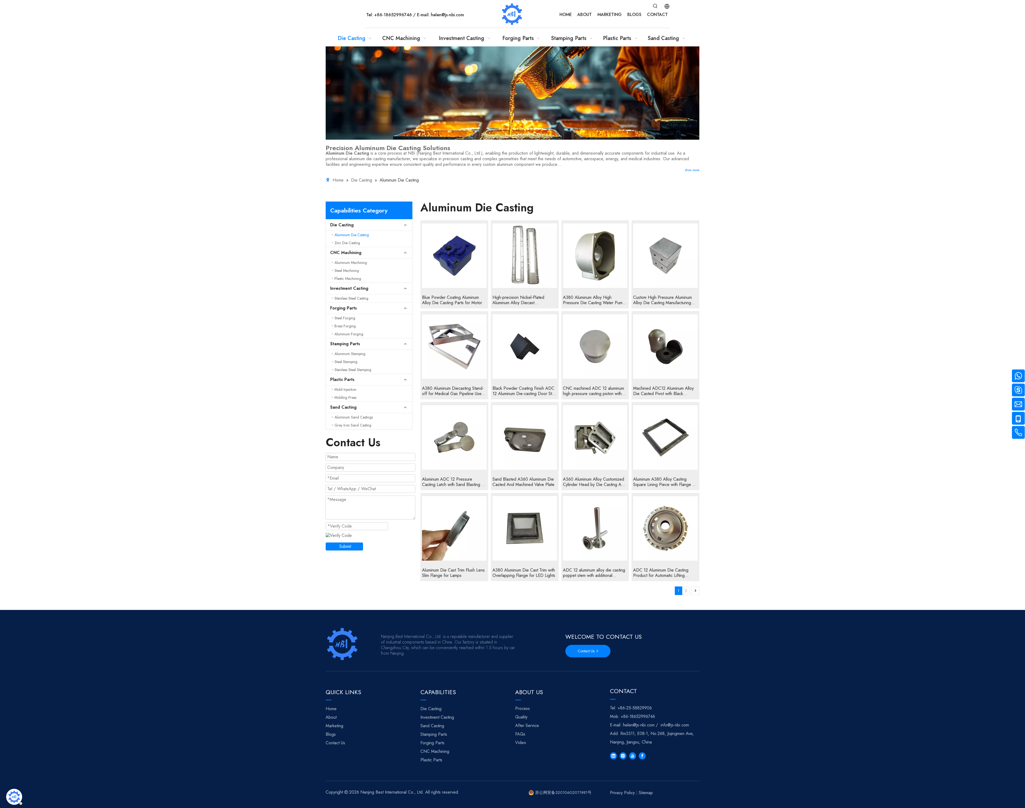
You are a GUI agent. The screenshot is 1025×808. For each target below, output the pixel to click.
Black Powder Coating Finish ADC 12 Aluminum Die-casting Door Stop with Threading (524, 391)
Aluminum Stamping (349, 353)
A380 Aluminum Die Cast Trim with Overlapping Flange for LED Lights (523, 573)
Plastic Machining (347, 278)
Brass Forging (345, 326)
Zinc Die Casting (347, 243)
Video (520, 742)
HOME (565, 14)
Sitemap (646, 793)
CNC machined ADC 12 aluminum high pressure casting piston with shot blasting (593, 391)
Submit (345, 546)
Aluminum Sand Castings (353, 417)
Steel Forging (344, 318)
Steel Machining (346, 270)
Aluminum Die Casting (351, 235)
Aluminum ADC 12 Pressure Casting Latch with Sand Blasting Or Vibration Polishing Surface (454, 482)
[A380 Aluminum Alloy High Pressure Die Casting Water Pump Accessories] (595, 256)
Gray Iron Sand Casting (352, 425)
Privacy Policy (622, 793)
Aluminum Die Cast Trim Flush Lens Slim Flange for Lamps (453, 573)
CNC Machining (345, 253)
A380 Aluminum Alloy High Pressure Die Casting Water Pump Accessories (594, 300)
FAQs (520, 734)
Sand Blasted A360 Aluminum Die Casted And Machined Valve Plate (523, 482)
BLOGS (634, 14)
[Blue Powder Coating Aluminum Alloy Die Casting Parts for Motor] (454, 256)
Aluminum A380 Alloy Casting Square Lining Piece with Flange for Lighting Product (665, 482)
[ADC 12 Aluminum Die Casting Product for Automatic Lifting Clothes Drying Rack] (665, 528)
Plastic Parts (342, 379)
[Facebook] (642, 755)
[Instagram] (623, 755)
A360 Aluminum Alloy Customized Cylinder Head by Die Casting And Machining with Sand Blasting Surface (594, 482)
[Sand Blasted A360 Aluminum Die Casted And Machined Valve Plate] (524, 437)
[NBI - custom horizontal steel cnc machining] (343, 644)
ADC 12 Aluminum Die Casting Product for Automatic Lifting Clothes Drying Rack (660, 573)
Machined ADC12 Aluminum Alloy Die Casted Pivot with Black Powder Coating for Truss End (663, 391)
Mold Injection (345, 389)
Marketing (334, 726)
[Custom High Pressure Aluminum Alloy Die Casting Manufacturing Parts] (665, 256)
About (331, 717)
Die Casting (342, 225)
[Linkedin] (613, 755)
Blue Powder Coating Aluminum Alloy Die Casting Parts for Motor (452, 300)
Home (331, 709)
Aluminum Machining (350, 262)
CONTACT (657, 14)
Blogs (331, 734)
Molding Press (345, 397)
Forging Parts (343, 308)
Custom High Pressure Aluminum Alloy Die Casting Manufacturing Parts (662, 300)
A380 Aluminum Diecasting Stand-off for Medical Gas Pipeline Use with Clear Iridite (453, 391)
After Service (527, 725)
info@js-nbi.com (675, 725)
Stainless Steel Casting (351, 298)
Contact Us (587, 651)
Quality (521, 717)
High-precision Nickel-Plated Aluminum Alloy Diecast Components (518, 300)
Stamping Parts (345, 344)
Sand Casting (343, 407)
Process (522, 708)
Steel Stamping (345, 361)
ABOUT (584, 14)
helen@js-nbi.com (447, 15)
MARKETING (609, 14)
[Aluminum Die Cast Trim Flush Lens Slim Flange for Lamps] (454, 528)
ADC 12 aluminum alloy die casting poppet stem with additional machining (594, 573)
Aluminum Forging (348, 334)
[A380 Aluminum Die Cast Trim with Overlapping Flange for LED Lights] (524, 528)
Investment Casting (349, 288)
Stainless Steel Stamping (352, 369)
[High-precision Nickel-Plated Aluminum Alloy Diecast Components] (524, 256)
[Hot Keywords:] (655, 6)
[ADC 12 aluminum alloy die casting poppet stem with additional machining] (595, 528)
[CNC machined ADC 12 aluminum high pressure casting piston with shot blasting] (595, 346)
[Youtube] (632, 755)
